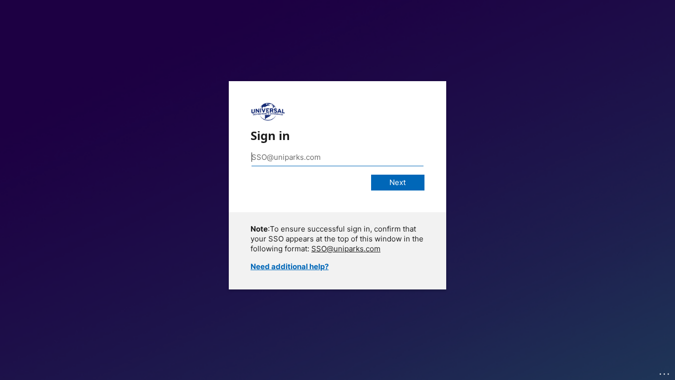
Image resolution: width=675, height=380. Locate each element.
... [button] (665, 372)
